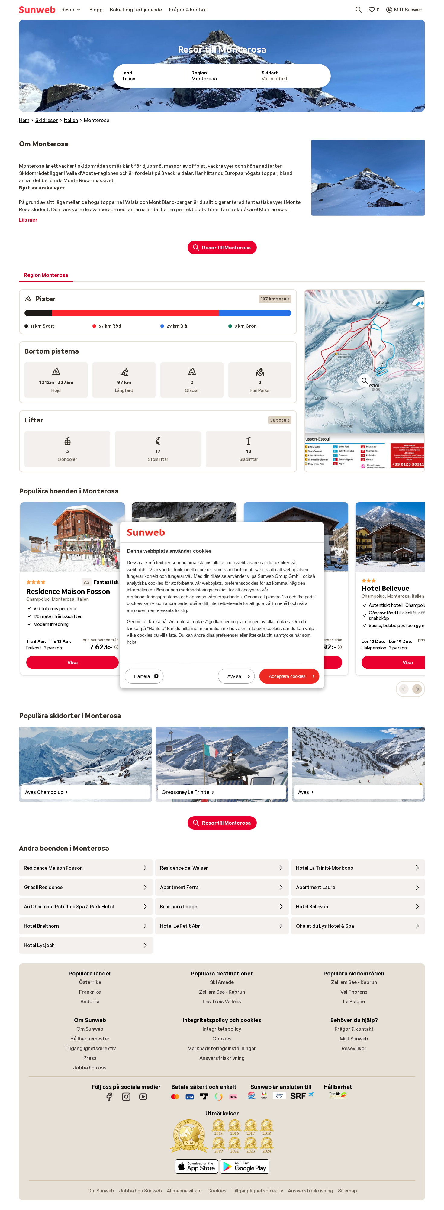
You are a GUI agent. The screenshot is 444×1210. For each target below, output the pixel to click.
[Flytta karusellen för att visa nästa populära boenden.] (417, 689)
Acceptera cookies (287, 676)
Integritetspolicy (222, 1029)
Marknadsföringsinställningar (222, 1048)
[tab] (46, 275)
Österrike (90, 982)
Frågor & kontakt (354, 1029)
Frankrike (90, 992)
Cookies (222, 1039)
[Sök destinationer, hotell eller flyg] (358, 10)
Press (90, 1058)
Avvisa (234, 676)
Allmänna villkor (184, 1191)
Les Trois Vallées (222, 1001)
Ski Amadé (222, 982)
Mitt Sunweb (354, 1039)
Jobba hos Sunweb (140, 1191)
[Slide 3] (364, 465)
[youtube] (143, 1100)
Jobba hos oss (90, 1068)
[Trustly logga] (204, 1100)
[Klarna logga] (233, 1100)
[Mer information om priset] (116, 647)
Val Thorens (354, 992)
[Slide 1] (355, 465)
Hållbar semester (90, 1039)
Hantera (142, 676)
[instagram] (126, 1100)
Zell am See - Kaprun (222, 992)
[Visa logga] (190, 1100)
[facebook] (109, 1100)
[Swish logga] (219, 1100)
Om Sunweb (89, 1029)
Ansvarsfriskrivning (222, 1058)
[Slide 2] (360, 465)
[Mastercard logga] (175, 1100)
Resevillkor (354, 1048)
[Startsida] (37, 9)
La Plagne (354, 1001)
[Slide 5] (374, 465)
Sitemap (347, 1191)
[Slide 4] (369, 465)
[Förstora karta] (364, 380)
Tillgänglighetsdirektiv (90, 1048)
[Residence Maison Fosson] (72, 588)
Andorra (89, 1001)
